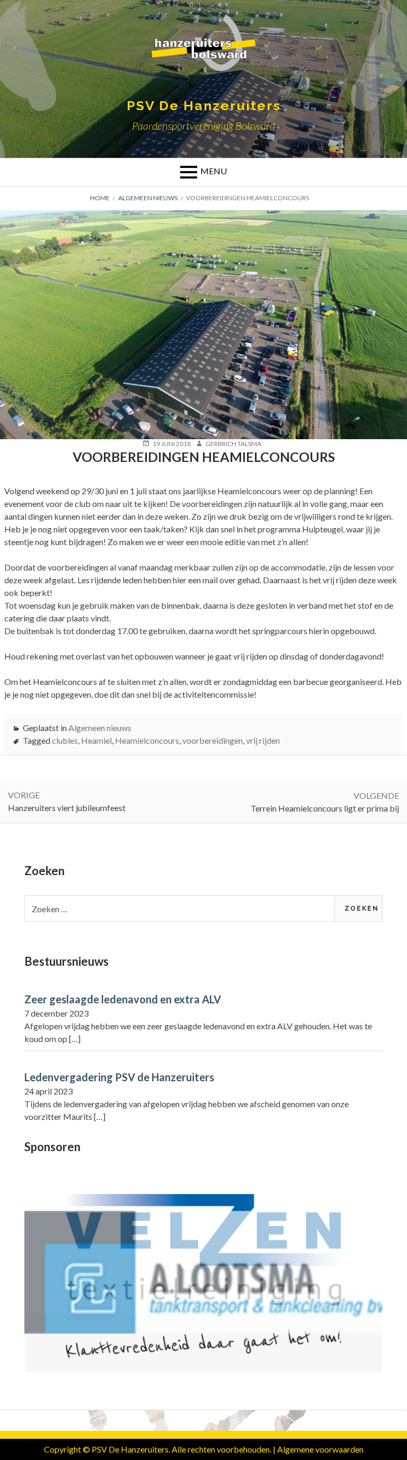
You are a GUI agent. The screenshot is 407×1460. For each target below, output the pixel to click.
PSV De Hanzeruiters (204, 105)
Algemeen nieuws (99, 728)
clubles (65, 740)
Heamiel (96, 740)
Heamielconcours (147, 740)
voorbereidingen (212, 740)
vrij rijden (263, 740)
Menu (213, 171)
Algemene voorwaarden (320, 1449)
